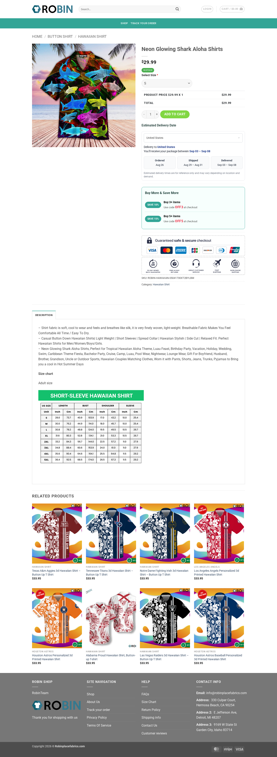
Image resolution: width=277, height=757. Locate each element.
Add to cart (175, 114)
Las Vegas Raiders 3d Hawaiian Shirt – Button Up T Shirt (164, 657)
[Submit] (177, 9)
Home (37, 36)
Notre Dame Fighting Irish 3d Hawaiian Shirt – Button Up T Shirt (164, 572)
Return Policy (151, 710)
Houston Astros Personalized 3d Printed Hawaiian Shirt (52, 657)
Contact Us (149, 725)
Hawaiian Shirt (92, 36)
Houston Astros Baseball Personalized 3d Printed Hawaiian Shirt (218, 657)
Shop (124, 23)
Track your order (143, 23)
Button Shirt (60, 36)
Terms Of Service (99, 725)
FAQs (145, 694)
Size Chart (149, 702)
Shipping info (151, 717)
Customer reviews (154, 733)
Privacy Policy (97, 717)
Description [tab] (44, 315)
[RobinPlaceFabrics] (52, 9)
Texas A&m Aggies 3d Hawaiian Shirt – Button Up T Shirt (56, 572)
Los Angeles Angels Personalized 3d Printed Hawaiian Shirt (216, 572)
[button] (207, 9)
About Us (93, 702)
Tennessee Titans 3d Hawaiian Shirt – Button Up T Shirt (109, 572)
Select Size (150, 75)
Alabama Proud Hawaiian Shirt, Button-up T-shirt (110, 657)
